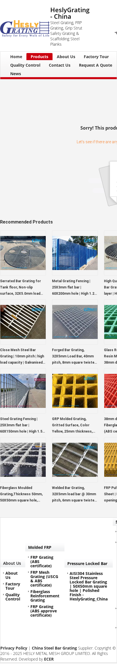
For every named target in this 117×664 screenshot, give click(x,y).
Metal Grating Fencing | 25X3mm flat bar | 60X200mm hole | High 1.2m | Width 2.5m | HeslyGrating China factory (74, 288)
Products (39, 56)
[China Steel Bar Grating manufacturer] (25, 25)
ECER (49, 659)
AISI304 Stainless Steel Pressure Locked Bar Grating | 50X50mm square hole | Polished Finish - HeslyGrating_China (89, 586)
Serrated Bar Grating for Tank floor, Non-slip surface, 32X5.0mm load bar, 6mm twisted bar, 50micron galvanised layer (21, 288)
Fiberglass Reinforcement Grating (44, 595)
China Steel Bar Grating (54, 648)
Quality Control (25, 65)
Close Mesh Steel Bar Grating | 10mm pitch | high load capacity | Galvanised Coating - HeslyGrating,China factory (22, 357)
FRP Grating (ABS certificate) (41, 561)
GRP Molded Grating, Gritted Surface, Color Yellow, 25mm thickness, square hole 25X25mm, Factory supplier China (72, 426)
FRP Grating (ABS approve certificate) (43, 610)
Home (16, 56)
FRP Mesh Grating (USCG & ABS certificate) (44, 578)
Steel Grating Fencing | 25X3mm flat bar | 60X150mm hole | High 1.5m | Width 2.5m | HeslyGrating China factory (22, 426)
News (15, 73)
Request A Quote (95, 65)
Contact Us (59, 65)
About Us (66, 56)
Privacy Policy (13, 648)
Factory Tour (96, 56)
